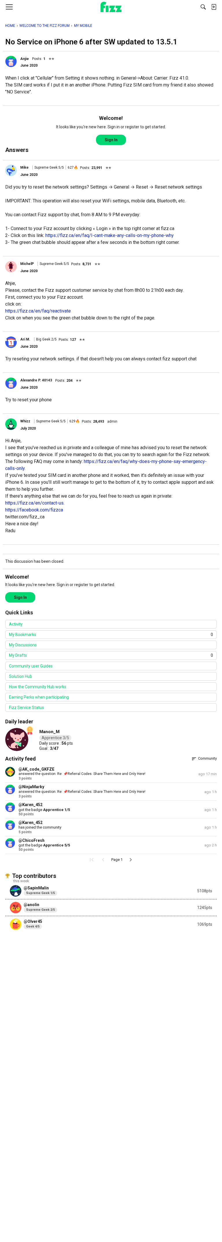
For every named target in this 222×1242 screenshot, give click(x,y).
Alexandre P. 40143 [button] (36, 380)
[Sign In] (213, 7)
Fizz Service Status (26, 707)
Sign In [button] (111, 140)
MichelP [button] (27, 264)
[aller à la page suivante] (130, 859)
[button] (11, 61)
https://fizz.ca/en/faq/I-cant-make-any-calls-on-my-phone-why (109, 235)
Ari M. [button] (25, 339)
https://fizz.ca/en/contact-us (34, 503)
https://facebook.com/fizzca (34, 510)
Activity (16, 624)
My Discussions (23, 645)
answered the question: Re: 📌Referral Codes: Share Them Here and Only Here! (81, 774)
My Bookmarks (111, 634)
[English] (111, 7)
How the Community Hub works (37, 686)
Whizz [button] (25, 421)
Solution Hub (20, 676)
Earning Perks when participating (39, 697)
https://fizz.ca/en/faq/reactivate (38, 311)
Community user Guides (31, 666)
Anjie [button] (24, 59)
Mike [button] (24, 167)
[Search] (203, 7)
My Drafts (111, 655)
